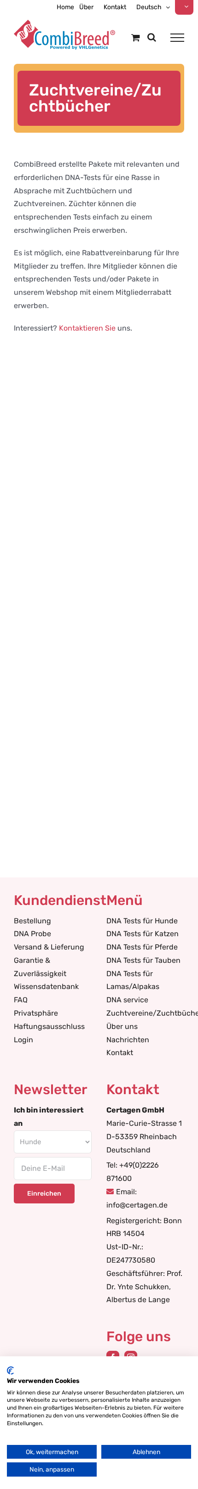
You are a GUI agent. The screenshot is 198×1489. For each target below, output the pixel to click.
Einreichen (44, 1193)
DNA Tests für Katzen (142, 933)
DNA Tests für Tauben (143, 960)
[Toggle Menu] (177, 38)
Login (23, 1039)
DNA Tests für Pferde (142, 947)
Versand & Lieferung (49, 947)
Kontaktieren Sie (87, 328)
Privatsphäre (36, 1013)
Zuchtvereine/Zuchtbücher (145, 1013)
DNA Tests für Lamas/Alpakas (132, 980)
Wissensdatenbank (46, 986)
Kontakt (119, 1052)
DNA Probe (32, 933)
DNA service (127, 999)
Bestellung (32, 920)
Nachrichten (127, 1039)
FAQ (21, 999)
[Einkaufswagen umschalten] (135, 37)
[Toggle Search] (151, 37)
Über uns (122, 1026)
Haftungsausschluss (49, 1026)
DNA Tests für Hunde (142, 920)
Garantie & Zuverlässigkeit (40, 967)
